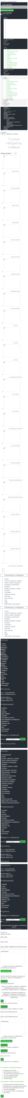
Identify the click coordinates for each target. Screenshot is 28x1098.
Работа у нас (10, 124)
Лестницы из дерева (8, 779)
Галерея (4, 715)
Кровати (8, 26)
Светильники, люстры (12, 35)
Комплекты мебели (7, 781)
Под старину (8, 598)
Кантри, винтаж (6, 799)
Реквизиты (9, 123)
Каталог (6, 18)
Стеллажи (9, 29)
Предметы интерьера (11, 584)
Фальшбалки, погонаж (12, 33)
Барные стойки (6, 778)
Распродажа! (9, 36)
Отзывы (6, 40)
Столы (8, 19)
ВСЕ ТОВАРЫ (9, 38)
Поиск (22, 739)
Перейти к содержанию (9, 1)
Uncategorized (6, 754)
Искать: (3, 739)
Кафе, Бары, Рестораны (12, 604)
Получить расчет (7, 10)
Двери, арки (9, 31)
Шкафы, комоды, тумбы (12, 28)
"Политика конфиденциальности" (14, 928)
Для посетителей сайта (9, 118)
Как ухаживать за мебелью (13, 121)
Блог (5, 42)
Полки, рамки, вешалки (12, 32)
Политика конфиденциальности (14, 125)
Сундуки (7, 590)
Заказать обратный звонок (13, 977)
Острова (9, 25)
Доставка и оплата (8, 39)
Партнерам (6, 43)
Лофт (6, 602)
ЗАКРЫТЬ (4, 981)
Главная (6, 107)
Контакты (6, 44)
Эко (5, 600)
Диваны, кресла (10, 22)
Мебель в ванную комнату (10, 803)
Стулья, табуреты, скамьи (12, 21)
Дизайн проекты (7, 783)
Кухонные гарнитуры (11, 24)
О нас (5, 17)
